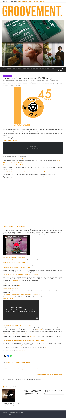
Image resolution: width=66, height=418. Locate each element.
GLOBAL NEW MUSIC (27, 68)
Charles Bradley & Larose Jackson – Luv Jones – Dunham (16, 267)
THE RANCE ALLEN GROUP (57, 83)
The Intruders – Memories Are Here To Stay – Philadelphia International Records (22, 294)
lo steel (59, 82)
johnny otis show (28, 82)
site (13, 278)
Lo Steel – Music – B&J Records (10, 288)
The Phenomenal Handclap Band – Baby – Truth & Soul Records (18, 325)
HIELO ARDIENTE (21, 82)
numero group (22, 83)
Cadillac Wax (15, 280)
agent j (18, 80)
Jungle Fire (11, 260)
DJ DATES (60, 70)
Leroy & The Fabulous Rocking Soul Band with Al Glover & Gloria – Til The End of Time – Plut (25, 283)
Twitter (46, 347)
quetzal (39, 83)
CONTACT (54, 68)
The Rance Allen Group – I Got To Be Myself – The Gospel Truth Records (20, 274)
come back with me (39, 80)
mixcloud (4, 83)
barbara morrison (25, 80)
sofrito (43, 83)
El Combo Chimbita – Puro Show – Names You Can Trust (16, 333)
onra (26, 83)
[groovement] (3, 68)
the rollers (5, 85)
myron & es (9, 83)
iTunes (10, 140)
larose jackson (39, 82)
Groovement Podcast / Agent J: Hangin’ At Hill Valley (11, 404)
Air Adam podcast (21, 350)
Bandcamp (32, 336)
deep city (55, 80)
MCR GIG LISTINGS (17, 68)
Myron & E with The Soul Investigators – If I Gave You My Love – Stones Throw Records (24, 171)
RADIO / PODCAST (46, 68)
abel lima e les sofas (13, 80)
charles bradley (32, 80)
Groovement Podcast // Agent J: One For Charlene (17, 362)
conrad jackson (46, 80)
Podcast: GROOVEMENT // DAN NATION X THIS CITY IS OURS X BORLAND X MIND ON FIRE (32, 392)
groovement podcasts (8, 76)
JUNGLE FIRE (34, 82)
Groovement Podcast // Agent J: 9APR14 (53, 391)
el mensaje (59, 80)
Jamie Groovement (17, 156)
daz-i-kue (51, 80)
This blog (19, 345)
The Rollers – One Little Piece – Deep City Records (15, 158)
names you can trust (15, 83)
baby (21, 80)
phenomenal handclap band (33, 83)
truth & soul (18, 85)
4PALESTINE (8, 68)
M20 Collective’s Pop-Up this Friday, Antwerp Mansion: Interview (20, 369)
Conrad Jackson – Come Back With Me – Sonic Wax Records (17, 165)
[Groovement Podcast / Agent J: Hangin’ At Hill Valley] (8, 390)
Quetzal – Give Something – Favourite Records (14, 226)
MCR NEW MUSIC (37, 68)
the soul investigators (11, 85)
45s (8, 80)
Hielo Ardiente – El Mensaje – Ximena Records (14, 257)
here (19, 285)
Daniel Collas (39, 329)
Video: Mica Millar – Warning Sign (24, 1)
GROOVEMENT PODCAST (13, 82)
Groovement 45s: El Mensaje (8, 156)
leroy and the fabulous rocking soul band (49, 82)
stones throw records (48, 83)
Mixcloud (5, 140)
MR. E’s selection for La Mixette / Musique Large (50, 374)
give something (6, 82)
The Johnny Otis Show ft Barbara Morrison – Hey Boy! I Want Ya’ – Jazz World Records (23, 340)
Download (15, 140)
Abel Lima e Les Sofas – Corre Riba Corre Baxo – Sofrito (16, 262)
